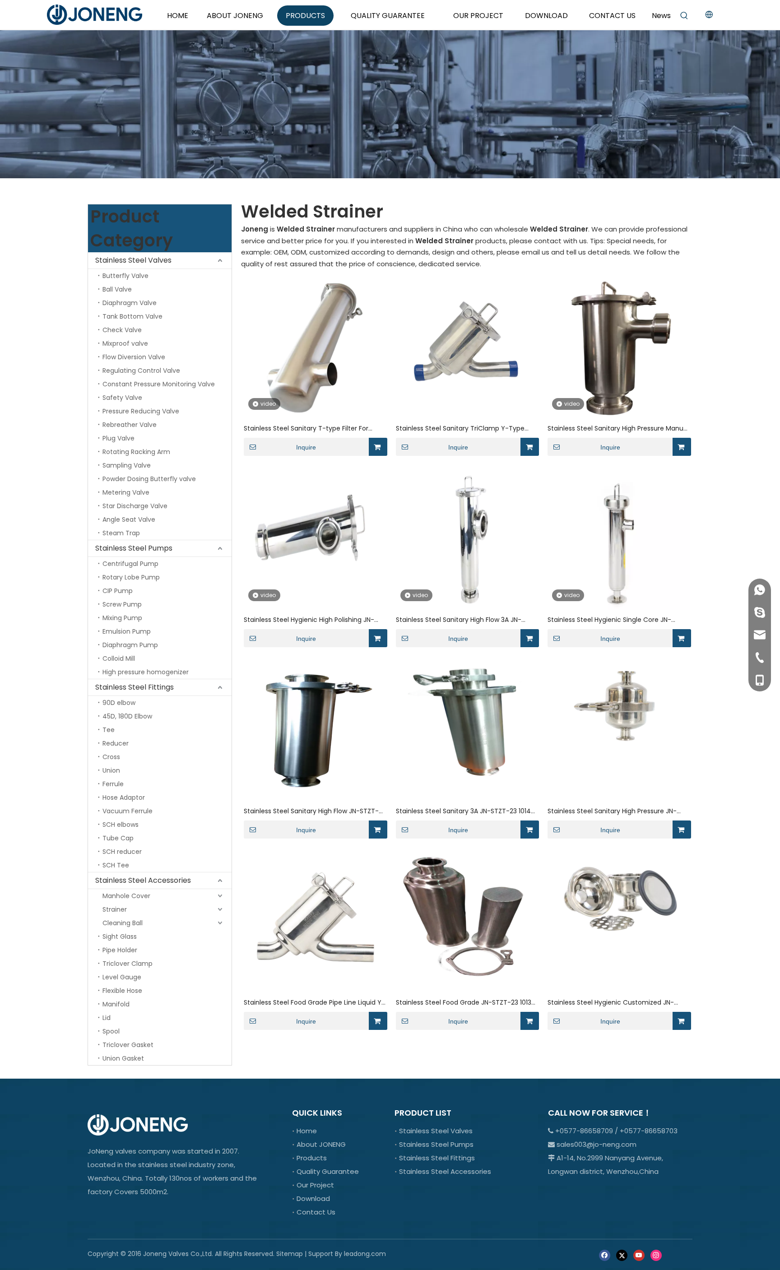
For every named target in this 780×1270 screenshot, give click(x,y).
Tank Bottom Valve (132, 316)
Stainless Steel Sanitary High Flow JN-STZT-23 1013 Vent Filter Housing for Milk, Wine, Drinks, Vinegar (311, 811)
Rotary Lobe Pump (131, 577)
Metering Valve (125, 492)
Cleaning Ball (122, 922)
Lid (106, 1017)
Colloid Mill (118, 658)
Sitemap (289, 1253)
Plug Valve (118, 438)
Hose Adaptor (123, 797)
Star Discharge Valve (134, 505)
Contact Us (316, 1212)
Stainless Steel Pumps (133, 548)
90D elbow (118, 702)
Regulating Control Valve (141, 370)
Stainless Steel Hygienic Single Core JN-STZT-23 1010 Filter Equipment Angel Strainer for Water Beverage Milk (617, 620)
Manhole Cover (126, 895)
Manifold (116, 1004)
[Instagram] (656, 1254)
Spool (111, 1031)
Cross (111, 756)
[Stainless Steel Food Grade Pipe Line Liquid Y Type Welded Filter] (315, 921)
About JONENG (321, 1144)
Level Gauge (121, 977)
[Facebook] (604, 1254)
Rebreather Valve (129, 424)
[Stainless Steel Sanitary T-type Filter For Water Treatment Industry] (315, 347)
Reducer (115, 743)
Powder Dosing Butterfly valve (149, 478)
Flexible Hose (122, 990)
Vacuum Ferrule (127, 811)
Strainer (114, 909)
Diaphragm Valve (129, 302)
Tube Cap (118, 838)
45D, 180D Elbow (127, 716)
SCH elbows (120, 824)
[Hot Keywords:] (684, 16)
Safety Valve (122, 397)
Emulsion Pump (126, 631)
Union (111, 770)
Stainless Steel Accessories (143, 880)
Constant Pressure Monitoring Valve (158, 384)
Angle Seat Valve (128, 519)
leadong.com (365, 1253)
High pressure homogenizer (145, 672)
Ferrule (113, 783)
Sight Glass (119, 936)
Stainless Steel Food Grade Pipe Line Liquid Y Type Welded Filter (312, 1002)
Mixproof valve (125, 343)
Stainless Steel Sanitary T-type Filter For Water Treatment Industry (306, 428)
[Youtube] (639, 1254)
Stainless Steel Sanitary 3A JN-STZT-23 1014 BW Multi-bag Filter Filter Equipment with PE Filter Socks (463, 811)
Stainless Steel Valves (133, 260)
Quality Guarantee (328, 1171)
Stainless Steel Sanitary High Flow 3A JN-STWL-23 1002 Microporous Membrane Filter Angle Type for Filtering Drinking (464, 620)
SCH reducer (122, 851)
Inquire (306, 447)
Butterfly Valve (125, 275)
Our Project (315, 1185)
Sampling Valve (126, 465)
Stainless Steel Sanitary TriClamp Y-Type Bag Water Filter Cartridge (460, 428)
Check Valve (122, 329)
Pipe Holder (119, 950)
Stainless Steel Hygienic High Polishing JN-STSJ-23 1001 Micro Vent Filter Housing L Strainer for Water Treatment (309, 620)
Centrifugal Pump (130, 563)
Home (307, 1131)
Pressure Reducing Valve (140, 411)
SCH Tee (115, 865)
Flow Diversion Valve (133, 357)
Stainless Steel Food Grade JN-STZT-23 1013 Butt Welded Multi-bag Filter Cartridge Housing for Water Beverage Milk (463, 1002)
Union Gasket (123, 1058)
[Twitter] (621, 1254)
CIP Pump (117, 590)
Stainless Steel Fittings (134, 687)
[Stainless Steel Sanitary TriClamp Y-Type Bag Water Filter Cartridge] (467, 347)
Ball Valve (117, 289)
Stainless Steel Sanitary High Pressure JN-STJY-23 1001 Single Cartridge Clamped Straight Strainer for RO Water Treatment (613, 811)
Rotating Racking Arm (136, 451)
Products (312, 1158)
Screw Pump (122, 604)
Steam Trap (121, 533)
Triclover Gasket (127, 1044)
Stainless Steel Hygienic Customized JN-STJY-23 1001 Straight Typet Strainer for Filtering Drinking (611, 1002)
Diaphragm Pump (130, 644)
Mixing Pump (122, 617)
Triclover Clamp (127, 963)
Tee (108, 729)
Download (313, 1198)
